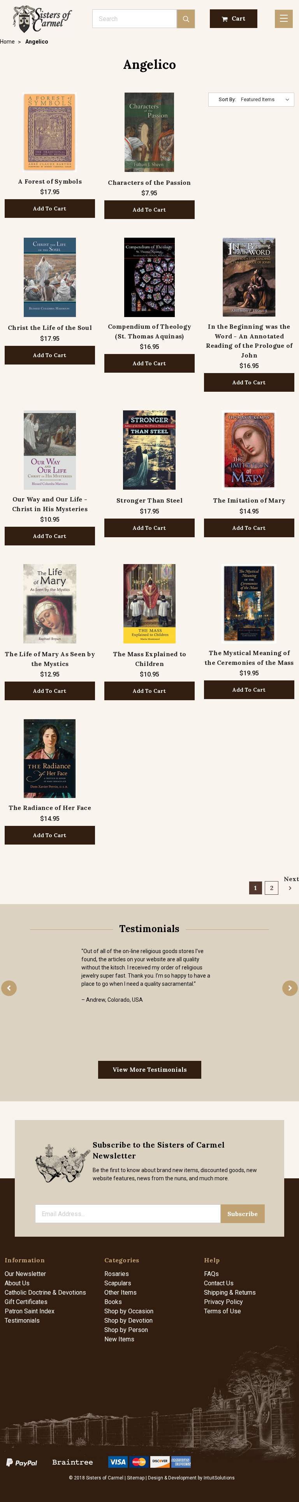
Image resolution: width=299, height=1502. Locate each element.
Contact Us (219, 1283)
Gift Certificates (26, 1302)
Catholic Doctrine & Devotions (45, 1292)
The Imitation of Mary (249, 500)
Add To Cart (49, 208)
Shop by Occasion (128, 1311)
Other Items (120, 1292)
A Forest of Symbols (50, 181)
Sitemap (135, 1478)
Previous (9, 988)
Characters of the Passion (149, 182)
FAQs (211, 1274)
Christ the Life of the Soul (50, 327)
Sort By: (227, 99)
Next (289, 879)
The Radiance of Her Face (50, 807)
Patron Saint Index (30, 1311)
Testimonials (22, 1320)
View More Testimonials (150, 1069)
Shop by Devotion (128, 1320)
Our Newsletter (25, 1274)
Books (113, 1302)
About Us (17, 1283)
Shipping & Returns (230, 1292)
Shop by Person (126, 1330)
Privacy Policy (223, 1302)
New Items (119, 1339)
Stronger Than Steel (149, 500)
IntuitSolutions (219, 1478)
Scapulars (117, 1283)
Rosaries (116, 1274)
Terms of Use (222, 1311)
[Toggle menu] (284, 19)
